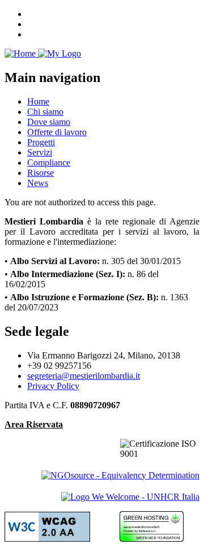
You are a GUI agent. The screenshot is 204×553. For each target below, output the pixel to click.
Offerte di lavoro (57, 132)
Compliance (48, 162)
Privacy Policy (53, 386)
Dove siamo (48, 122)
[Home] (43, 53)
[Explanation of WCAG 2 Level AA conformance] (47, 538)
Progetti (41, 142)
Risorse (40, 173)
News (37, 183)
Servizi (39, 152)
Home (38, 101)
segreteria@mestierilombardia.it (83, 376)
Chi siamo (45, 111)
